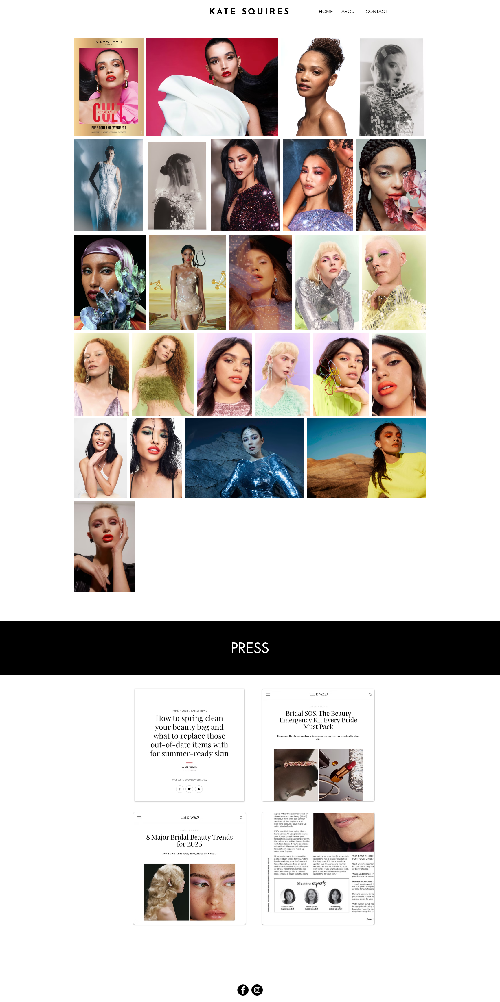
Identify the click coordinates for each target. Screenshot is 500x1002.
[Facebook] (243, 990)
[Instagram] (257, 990)
